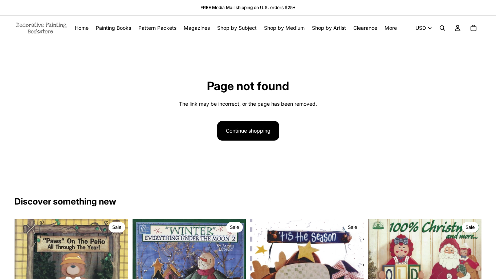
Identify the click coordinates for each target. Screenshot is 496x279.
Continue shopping (248, 131)
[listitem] (391, 28)
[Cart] (473, 28)
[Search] (442, 28)
